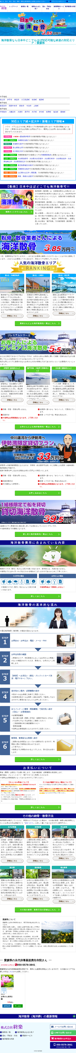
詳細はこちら (12, 316)
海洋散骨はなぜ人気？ (25, 1032)
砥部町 (41, 100)
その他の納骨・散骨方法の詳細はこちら (38, 910)
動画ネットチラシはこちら (17, 212)
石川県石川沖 (18, 151)
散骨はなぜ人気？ (36, 7)
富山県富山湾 (18, 147)
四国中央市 (13, 106)
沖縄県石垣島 (23, 140)
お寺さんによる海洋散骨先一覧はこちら (38, 427)
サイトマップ (72, 1)
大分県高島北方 (19, 161)
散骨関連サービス (59, 7)
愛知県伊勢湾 (25, 136)
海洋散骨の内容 (70, 6)
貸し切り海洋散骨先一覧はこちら (38, 534)
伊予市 (9, 100)
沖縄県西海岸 (46, 155)
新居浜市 (3, 106)
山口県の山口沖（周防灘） (28, 173)
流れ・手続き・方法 (47, 7)
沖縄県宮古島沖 (23, 169)
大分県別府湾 (23, 159)
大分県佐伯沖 (61, 159)
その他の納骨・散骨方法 (38, 815)
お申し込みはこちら (38, 493)
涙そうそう (29, 823)
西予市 (27, 112)
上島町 (36, 106)
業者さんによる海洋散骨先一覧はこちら (38, 323)
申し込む (18, 1006)
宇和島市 (3, 112)
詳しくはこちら (38, 596)
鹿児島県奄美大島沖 (25, 165)
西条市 (21, 106)
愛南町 (62, 112)
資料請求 (7, 1006)
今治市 (28, 106)
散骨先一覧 (24, 6)
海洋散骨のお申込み (62, 1039)
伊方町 (41, 112)
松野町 (48, 112)
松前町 (34, 100)
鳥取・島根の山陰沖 (25, 176)
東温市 (16, 100)
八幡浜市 (12, 112)
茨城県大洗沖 (18, 144)
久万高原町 (25, 100)
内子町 (34, 112)
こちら (10, 972)
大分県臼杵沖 (49, 159)
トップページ (13, 6)
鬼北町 (55, 112)
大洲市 (20, 112)
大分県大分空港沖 (36, 159)
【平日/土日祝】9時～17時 (64, 1045)
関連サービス (27, 1036)
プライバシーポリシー (58, 1)
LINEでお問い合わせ (63, 1033)
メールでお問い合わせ (63, 1027)
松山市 (2, 100)
